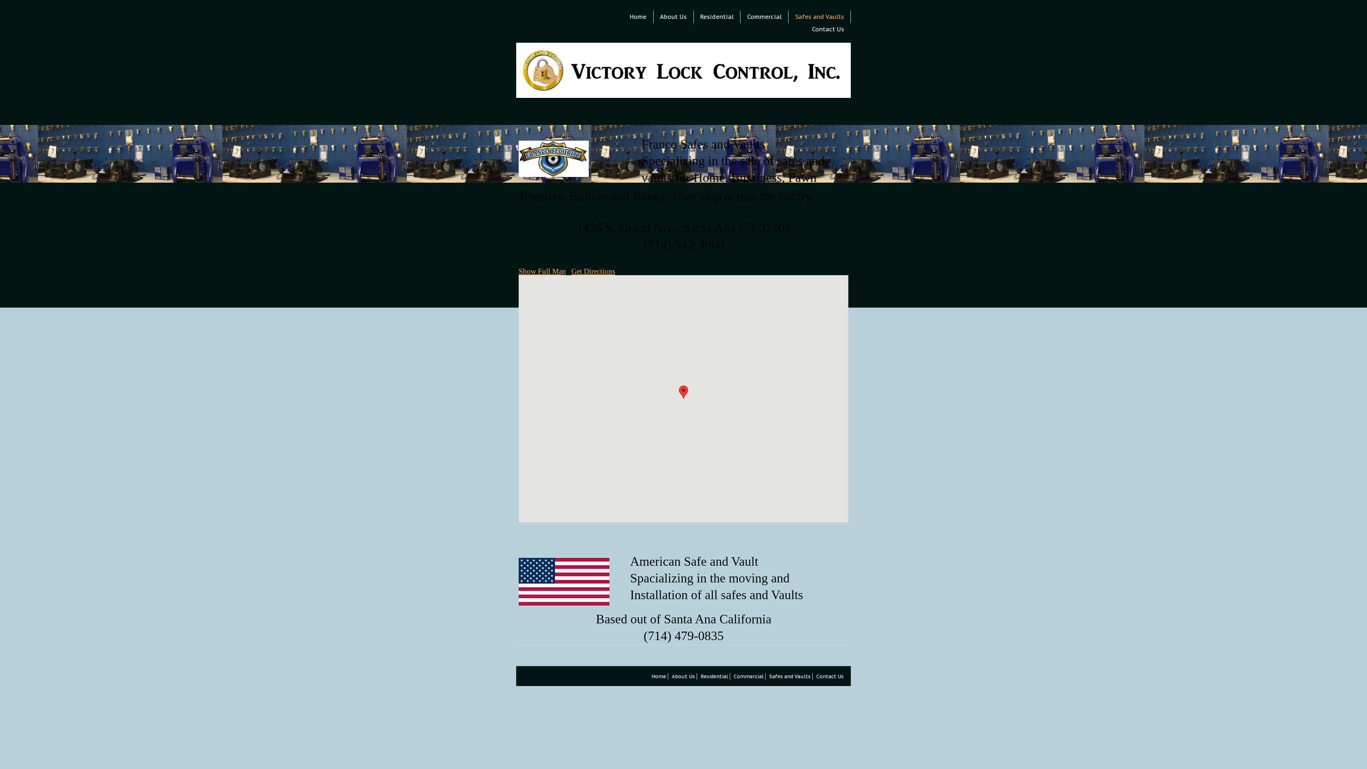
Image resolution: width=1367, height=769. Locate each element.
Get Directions (593, 271)
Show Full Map (542, 271)
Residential (717, 17)
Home (638, 17)
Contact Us (828, 29)
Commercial (764, 17)
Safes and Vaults (819, 17)
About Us (673, 17)
